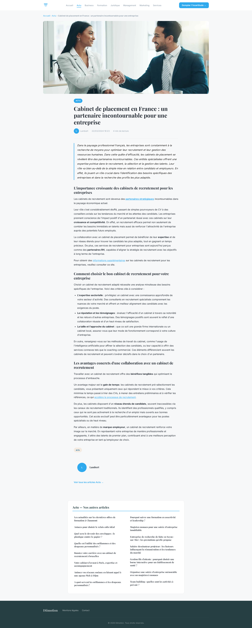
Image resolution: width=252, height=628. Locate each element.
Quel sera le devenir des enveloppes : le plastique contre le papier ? (94, 535)
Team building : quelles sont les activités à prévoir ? (151, 583)
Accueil (69, 5)
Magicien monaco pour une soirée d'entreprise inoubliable (153, 529)
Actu (79, 5)
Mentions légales (70, 610)
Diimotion (50, 610)
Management (129, 5)
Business (89, 5)
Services (157, 5)
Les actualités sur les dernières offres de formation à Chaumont (95, 519)
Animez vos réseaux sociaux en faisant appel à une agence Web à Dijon (97, 574)
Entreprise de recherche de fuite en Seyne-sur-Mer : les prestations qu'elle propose (152, 538)
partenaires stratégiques (140, 198)
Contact (86, 610)
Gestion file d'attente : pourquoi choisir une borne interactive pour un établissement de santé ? (152, 562)
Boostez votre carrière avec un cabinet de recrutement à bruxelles (95, 554)
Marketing (144, 5)
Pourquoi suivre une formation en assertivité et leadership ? (153, 519)
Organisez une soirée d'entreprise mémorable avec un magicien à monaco (153, 574)
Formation (102, 5)
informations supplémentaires (109, 260)
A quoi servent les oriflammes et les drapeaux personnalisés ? (97, 584)
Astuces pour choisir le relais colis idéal (94, 527)
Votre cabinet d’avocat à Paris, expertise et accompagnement (95, 564)
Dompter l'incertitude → (194, 5)
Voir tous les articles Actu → (89, 482)
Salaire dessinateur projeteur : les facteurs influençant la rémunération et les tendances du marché (153, 549)
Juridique (115, 5)
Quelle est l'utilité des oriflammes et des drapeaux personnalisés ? (95, 545)
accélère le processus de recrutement (115, 397)
